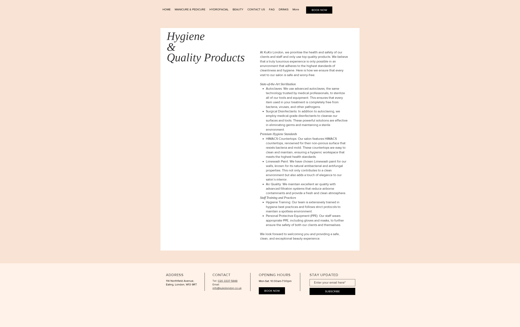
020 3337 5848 (227, 280)
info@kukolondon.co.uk (227, 288)
